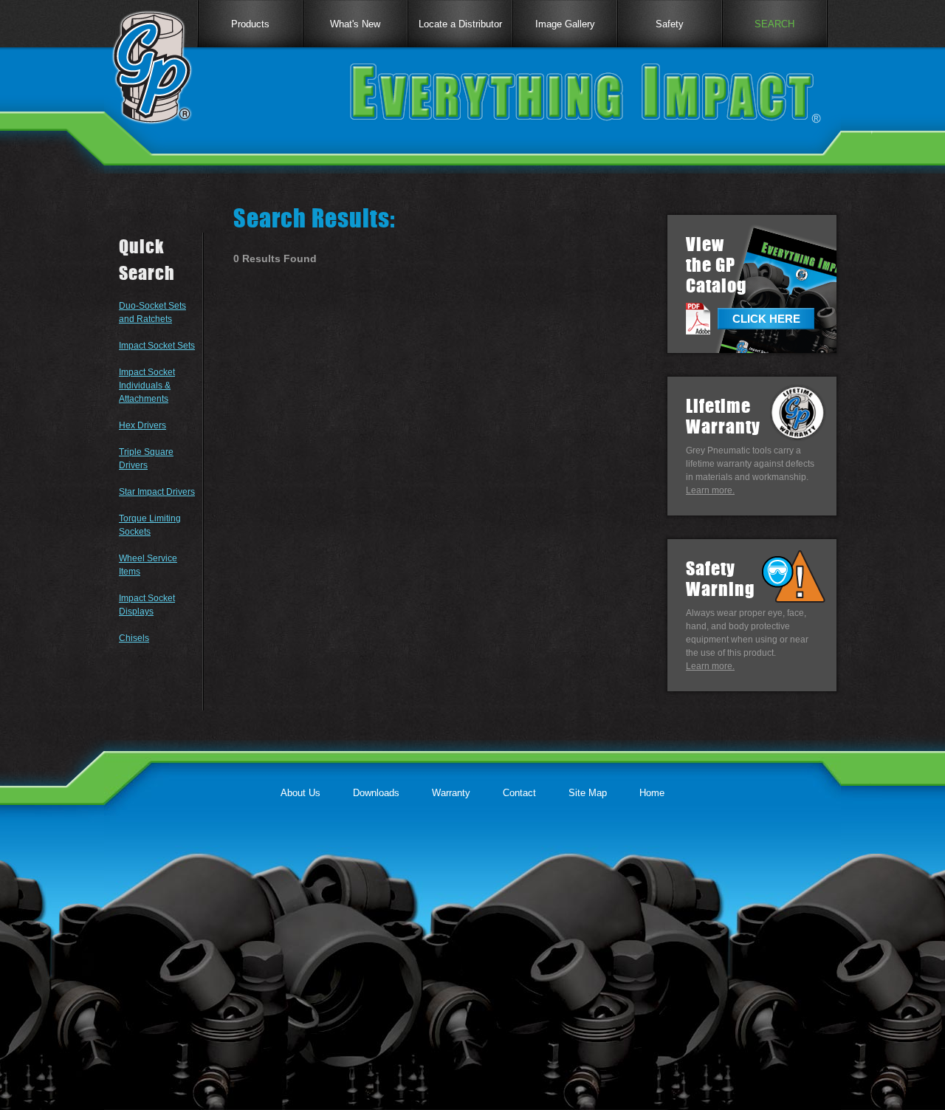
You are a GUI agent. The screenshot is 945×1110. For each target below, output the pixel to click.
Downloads (376, 792)
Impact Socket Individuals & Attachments (147, 385)
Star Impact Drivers (157, 492)
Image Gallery (565, 24)
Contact (519, 792)
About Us (300, 792)
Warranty (451, 792)
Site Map (587, 792)
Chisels (134, 638)
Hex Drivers (142, 425)
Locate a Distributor (460, 24)
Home (651, 792)
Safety (670, 24)
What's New (355, 24)
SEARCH (774, 24)
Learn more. (710, 490)
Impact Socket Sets (157, 345)
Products (250, 24)
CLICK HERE (766, 318)
